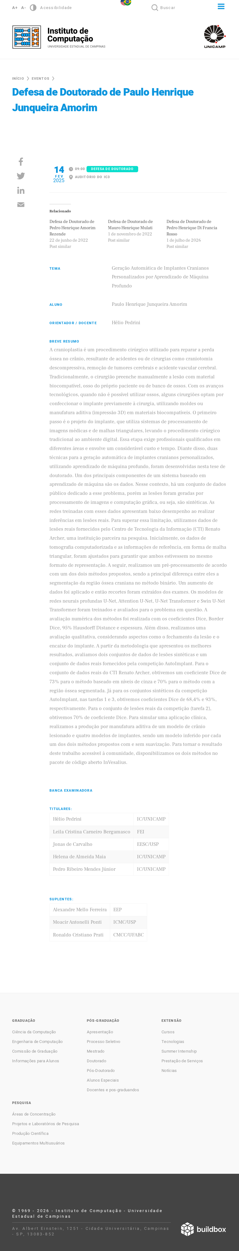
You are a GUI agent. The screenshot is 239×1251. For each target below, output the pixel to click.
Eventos (40, 78)
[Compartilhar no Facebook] (20, 161)
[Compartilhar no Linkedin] (20, 190)
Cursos (168, 1032)
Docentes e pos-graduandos (113, 1090)
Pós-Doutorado (101, 1070)
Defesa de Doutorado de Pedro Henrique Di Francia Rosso (191, 228)
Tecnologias (173, 1042)
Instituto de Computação (58, 37)
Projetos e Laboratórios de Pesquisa (45, 1124)
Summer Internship (179, 1051)
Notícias (169, 1070)
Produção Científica (30, 1133)
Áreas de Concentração (34, 1114)
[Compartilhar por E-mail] (20, 204)
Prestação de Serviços (182, 1061)
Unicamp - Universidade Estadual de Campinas (215, 36)
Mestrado (96, 1051)
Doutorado (96, 1061)
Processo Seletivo (103, 1042)
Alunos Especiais (103, 1080)
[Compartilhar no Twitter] (20, 176)
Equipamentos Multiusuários (38, 1143)
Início (18, 78)
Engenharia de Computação (37, 1042)
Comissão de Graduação (35, 1051)
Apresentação (100, 1032)
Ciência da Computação (34, 1032)
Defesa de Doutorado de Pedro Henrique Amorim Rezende (72, 228)
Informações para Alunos (35, 1061)
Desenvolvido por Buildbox (203, 1229)
